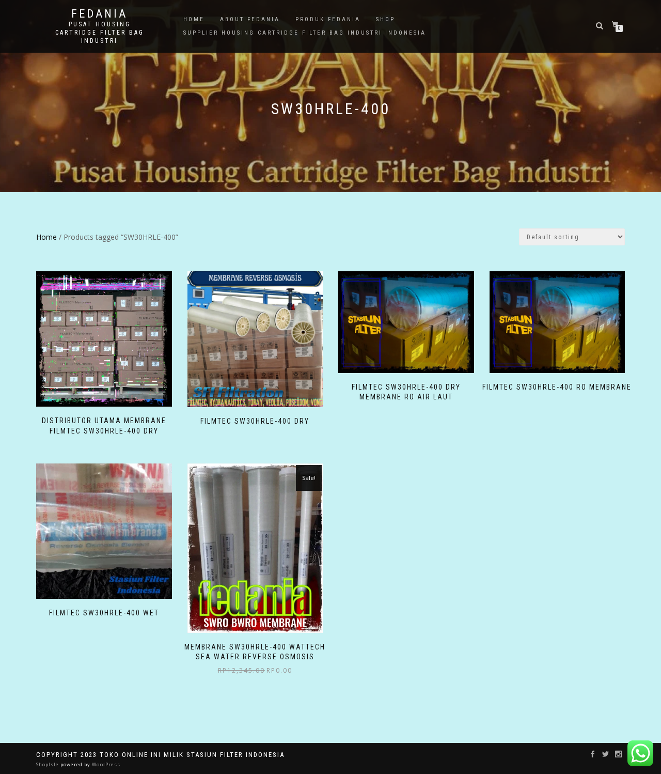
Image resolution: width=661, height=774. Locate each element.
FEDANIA (99, 14)
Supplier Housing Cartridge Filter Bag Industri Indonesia (304, 32)
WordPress (105, 764)
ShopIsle (48, 764)
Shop (385, 19)
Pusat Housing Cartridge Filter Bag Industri (99, 32)
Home (193, 19)
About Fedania (250, 19)
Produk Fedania (327, 19)
